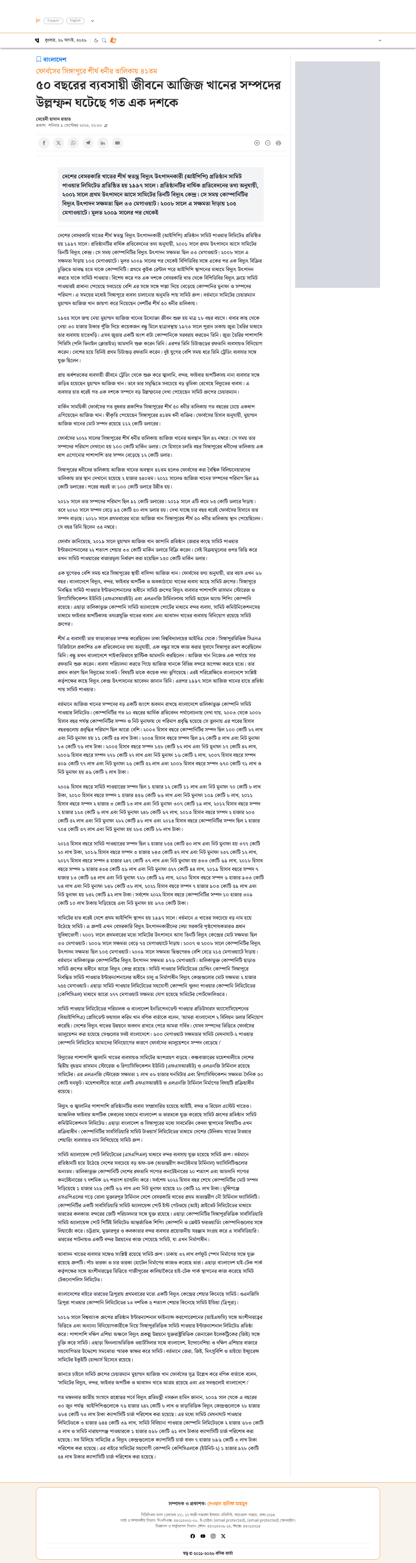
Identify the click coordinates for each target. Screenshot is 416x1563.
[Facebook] (192, 1536)
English (75, 21)
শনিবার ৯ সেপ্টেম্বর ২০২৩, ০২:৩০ (69, 125)
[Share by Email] (117, 143)
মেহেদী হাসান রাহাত (53, 119)
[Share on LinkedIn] (102, 143)
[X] (223, 1536)
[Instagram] (213, 1536)
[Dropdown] (92, 20)
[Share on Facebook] (44, 143)
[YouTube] (203, 1536)
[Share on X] (58, 143)
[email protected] (229, 1520)
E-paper (53, 21)
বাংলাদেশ (55, 59)
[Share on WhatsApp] (73, 143)
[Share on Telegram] (88, 143)
